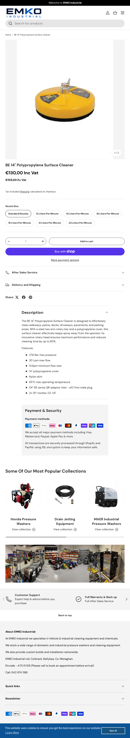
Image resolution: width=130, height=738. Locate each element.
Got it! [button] (113, 730)
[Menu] (122, 12)
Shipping (24, 191)
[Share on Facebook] (23, 297)
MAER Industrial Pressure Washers (106, 521)
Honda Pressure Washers (23, 521)
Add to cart (86, 241)
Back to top (65, 615)
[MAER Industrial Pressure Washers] (106, 496)
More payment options (65, 260)
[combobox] (65, 23)
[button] (115, 12)
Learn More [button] (12, 732)
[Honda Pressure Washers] (23, 496)
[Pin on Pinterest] (30, 297)
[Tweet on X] (17, 297)
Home (8, 34)
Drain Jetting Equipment (65, 521)
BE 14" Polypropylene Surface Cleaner (32, 34)
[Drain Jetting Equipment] (65, 496)
